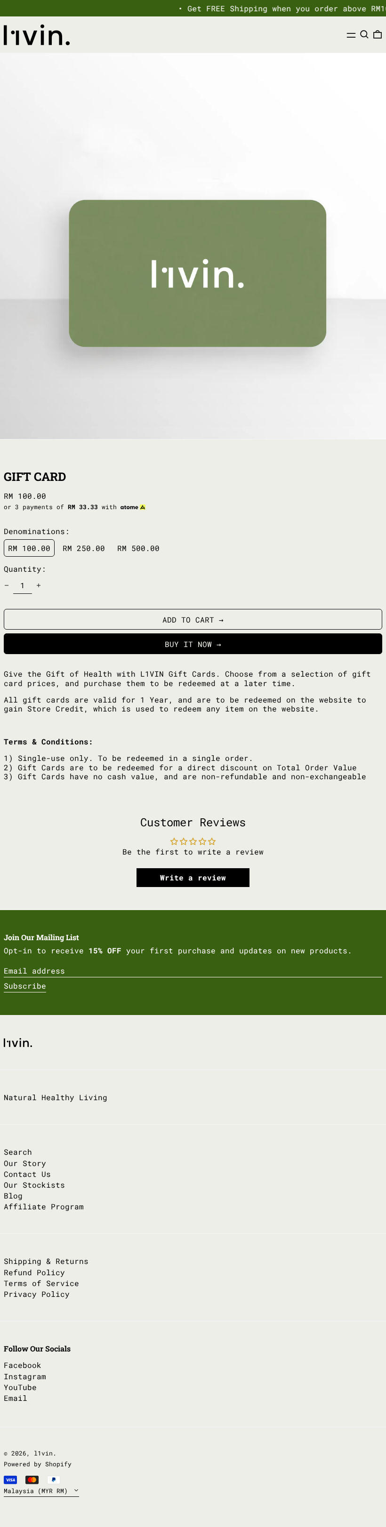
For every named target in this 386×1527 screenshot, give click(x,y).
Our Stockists (34, 1185)
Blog (13, 1195)
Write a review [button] (193, 877)
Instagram (25, 1376)
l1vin (43, 1453)
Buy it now (188, 644)
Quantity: (25, 568)
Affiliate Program (44, 1206)
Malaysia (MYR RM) (38, 1491)
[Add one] (38, 585)
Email (15, 1397)
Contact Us (27, 1174)
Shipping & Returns (46, 1261)
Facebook (22, 1364)
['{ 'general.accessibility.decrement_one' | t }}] (6, 585)
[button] (364, 34)
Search (18, 1152)
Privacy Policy (37, 1294)
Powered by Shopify (38, 1464)
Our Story (25, 1163)
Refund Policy (34, 1272)
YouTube (20, 1387)
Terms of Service (41, 1283)
